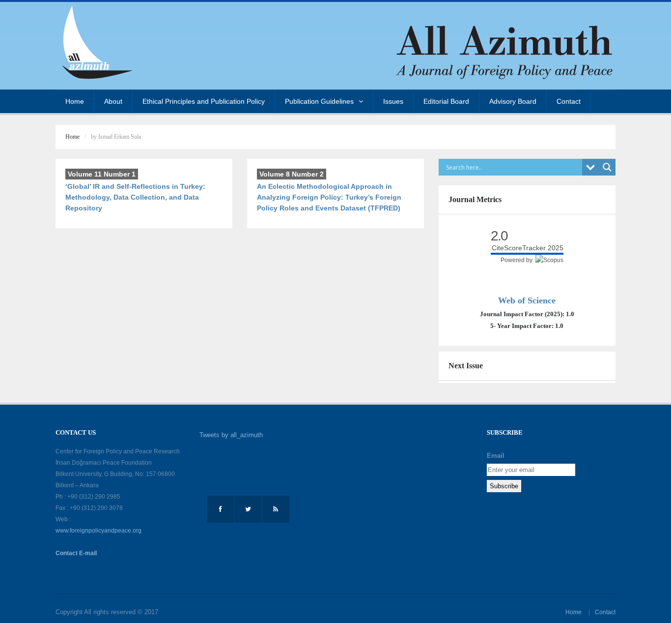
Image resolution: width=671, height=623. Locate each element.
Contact (569, 101)
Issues (393, 101)
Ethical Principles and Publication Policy (203, 101)
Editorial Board (446, 101)
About (113, 101)
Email (495, 455)
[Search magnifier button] (607, 167)
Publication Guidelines (319, 101)
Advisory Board (512, 101)
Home (74, 101)
